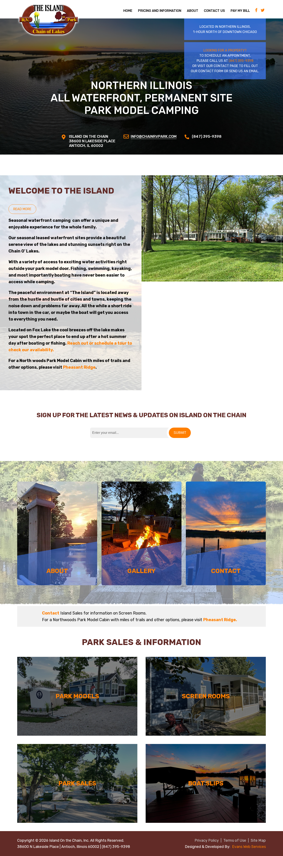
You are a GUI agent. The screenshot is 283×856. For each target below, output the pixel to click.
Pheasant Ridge (79, 367)
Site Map (258, 840)
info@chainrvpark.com (154, 136)
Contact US (214, 11)
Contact (50, 613)
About (192, 11)
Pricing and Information (159, 11)
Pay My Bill (240, 11)
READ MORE (22, 209)
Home (127, 11)
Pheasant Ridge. (220, 619)
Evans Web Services (249, 846)
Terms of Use (234, 840)
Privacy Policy (207, 840)
